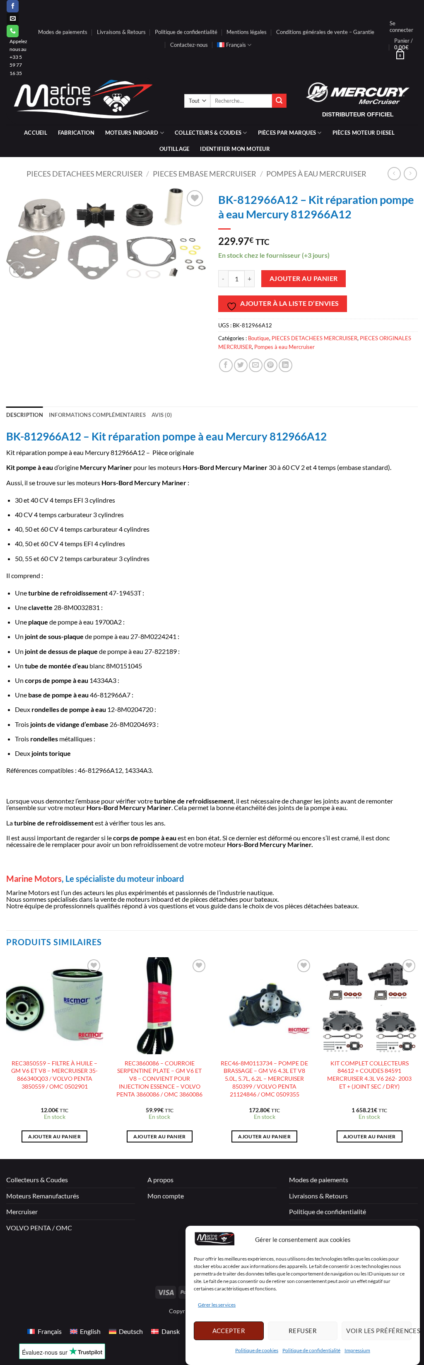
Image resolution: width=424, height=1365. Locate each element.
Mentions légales (246, 32)
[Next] (417, 1057)
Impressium (357, 1350)
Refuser (303, 1330)
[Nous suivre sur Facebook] (13, 6)
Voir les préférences (379, 1330)
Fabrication (76, 132)
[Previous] (6, 1057)
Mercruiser (22, 1211)
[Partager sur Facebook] (226, 365)
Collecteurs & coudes (208, 132)
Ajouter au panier (304, 278)
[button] (401, 26)
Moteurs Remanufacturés (42, 1196)
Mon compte (165, 1196)
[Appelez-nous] (13, 31)
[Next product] (394, 173)
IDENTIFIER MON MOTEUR (235, 148)
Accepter (229, 1330)
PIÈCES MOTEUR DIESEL (363, 132)
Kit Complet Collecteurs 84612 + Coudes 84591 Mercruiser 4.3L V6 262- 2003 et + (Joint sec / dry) (369, 1075)
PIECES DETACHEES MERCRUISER (84, 173)
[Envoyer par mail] (256, 365)
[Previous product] (410, 173)
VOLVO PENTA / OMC (39, 1228)
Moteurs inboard (132, 132)
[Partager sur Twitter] (241, 365)
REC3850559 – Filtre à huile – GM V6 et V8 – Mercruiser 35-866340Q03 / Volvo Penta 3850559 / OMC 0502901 (54, 1075)
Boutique (258, 338)
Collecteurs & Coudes (37, 1179)
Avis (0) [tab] (162, 414)
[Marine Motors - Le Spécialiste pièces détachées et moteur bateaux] (89, 101)
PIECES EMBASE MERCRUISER (204, 173)
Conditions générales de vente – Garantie (325, 32)
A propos (160, 1179)
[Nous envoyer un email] (13, 18)
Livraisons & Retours (121, 32)
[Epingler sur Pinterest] (270, 365)
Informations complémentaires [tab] (97, 414)
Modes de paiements (62, 32)
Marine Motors (34, 878)
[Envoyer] (279, 101)
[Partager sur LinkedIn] (285, 365)
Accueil (35, 132)
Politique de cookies (256, 1350)
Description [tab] (24, 414)
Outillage (174, 148)
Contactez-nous (189, 44)
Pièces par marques (287, 132)
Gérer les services (217, 1305)
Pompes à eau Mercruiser (316, 173)
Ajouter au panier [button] (54, 1136)
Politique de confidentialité (311, 1350)
